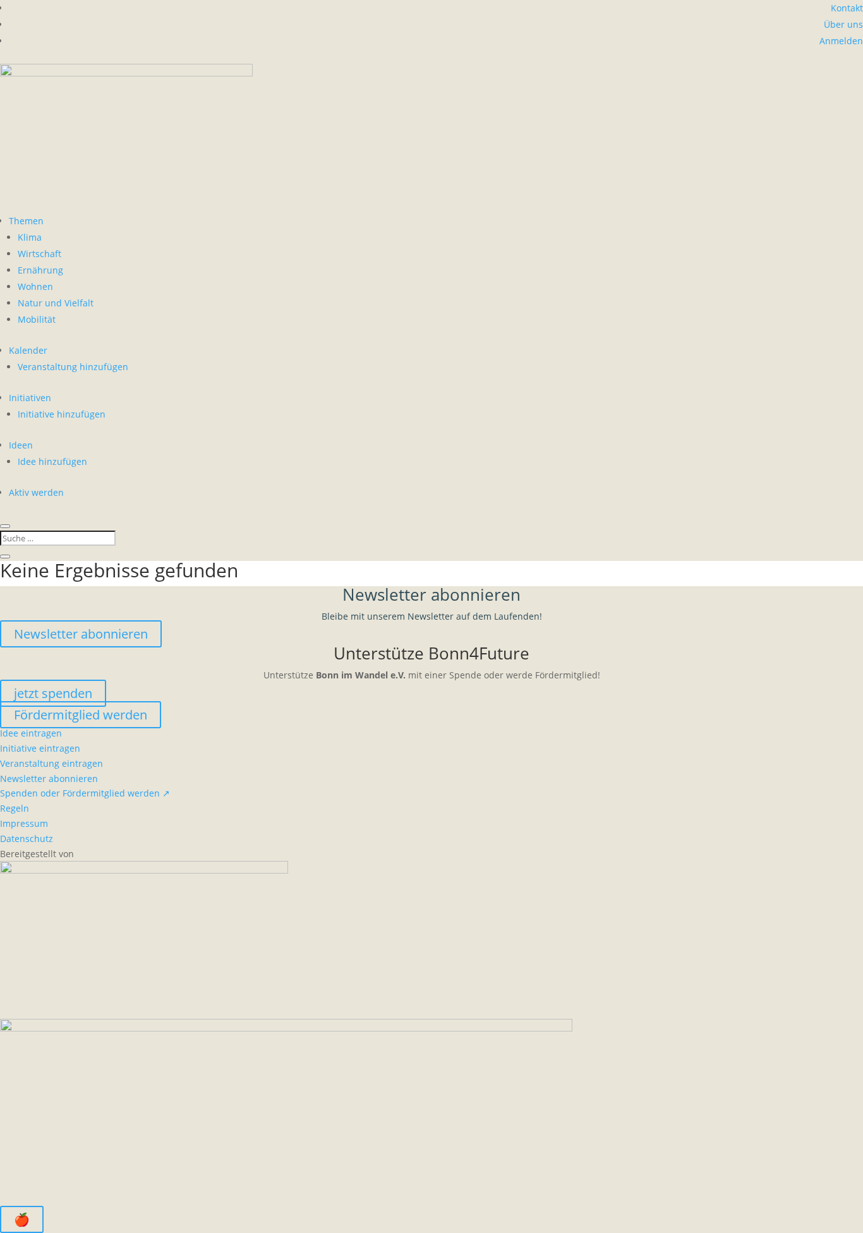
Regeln (14, 808)
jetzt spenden (53, 693)
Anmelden (841, 41)
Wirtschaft (39, 254)
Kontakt (847, 8)
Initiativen (30, 398)
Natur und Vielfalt (56, 303)
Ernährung (40, 270)
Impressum (24, 823)
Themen (26, 221)
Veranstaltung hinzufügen (73, 367)
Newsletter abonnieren (81, 633)
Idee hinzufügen (52, 461)
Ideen (21, 445)
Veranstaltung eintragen (51, 763)
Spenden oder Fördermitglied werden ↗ (85, 793)
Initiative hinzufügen (62, 414)
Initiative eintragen (40, 748)
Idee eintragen (31, 733)
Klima (30, 237)
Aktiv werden (36, 492)
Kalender (28, 350)
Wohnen (35, 286)
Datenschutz (26, 839)
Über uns (843, 24)
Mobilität (37, 319)
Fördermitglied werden (80, 714)
